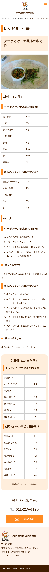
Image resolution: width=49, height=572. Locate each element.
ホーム (3, 18)
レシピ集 (13, 18)
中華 (21, 18)
